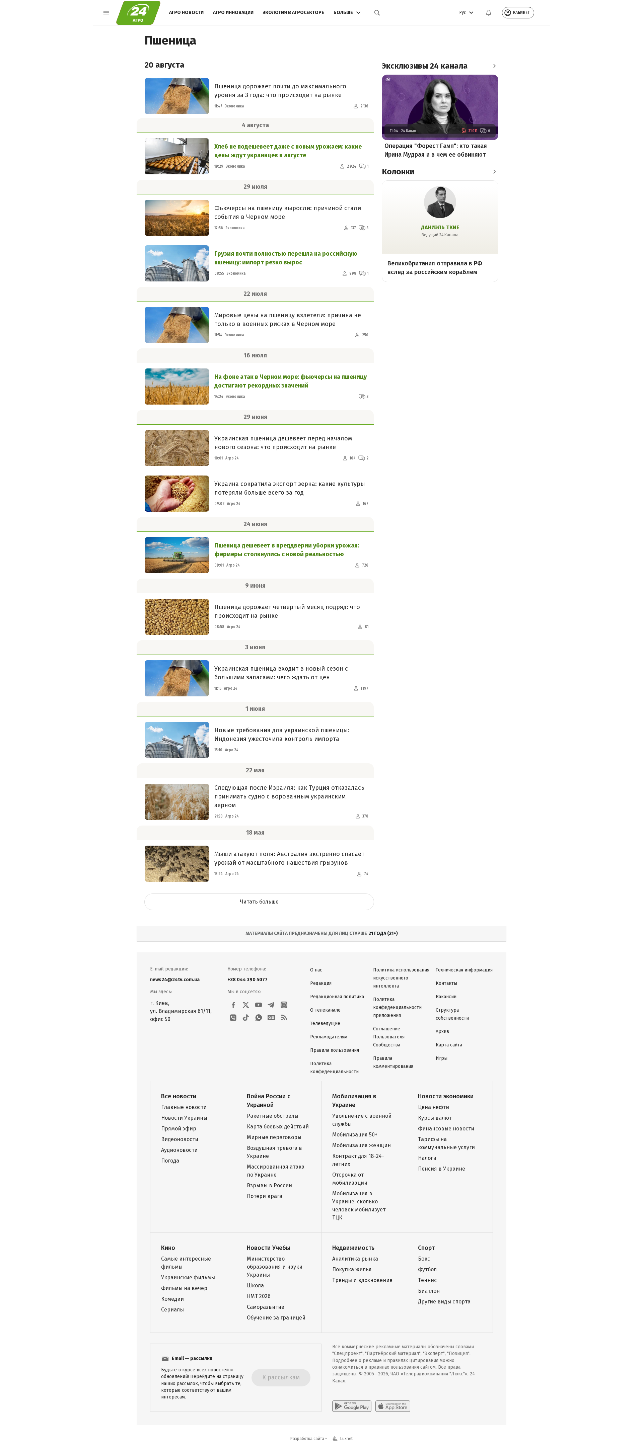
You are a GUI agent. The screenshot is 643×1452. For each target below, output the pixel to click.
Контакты (446, 983)
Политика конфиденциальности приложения (397, 1007)
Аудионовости (179, 1150)
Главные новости (184, 1107)
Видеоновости (179, 1139)
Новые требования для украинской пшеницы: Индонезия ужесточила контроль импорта (282, 735)
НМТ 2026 (259, 1296)
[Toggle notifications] (488, 12)
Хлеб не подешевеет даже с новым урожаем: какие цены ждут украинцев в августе (288, 151)
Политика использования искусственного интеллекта (401, 978)
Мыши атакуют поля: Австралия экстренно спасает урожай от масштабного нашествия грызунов (289, 858)
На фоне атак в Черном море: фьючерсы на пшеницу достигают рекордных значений (290, 381)
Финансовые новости (446, 1128)
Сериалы (172, 1309)
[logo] (138, 13)
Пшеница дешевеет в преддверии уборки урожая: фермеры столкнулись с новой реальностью (286, 550)
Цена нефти (433, 1107)
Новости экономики (446, 1096)
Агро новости (186, 12)
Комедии (172, 1299)
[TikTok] (246, 1017)
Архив (442, 1031)
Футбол (427, 1269)
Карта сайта (449, 1045)
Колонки (398, 171)
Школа (255, 1285)
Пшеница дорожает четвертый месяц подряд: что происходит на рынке (287, 611)
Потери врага (264, 1196)
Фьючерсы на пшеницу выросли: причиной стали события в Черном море (287, 212)
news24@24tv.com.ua (175, 980)
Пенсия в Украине (441, 1169)
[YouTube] (258, 1005)
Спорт (426, 1248)
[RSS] (284, 1017)
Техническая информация (464, 970)
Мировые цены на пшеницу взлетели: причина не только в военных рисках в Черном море (287, 320)
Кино (168, 1248)
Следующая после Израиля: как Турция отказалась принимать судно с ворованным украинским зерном (289, 796)
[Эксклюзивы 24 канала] (494, 66)
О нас (316, 970)
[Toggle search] (377, 12)
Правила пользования (334, 1050)
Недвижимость (353, 1248)
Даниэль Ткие (440, 227)
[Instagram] (284, 1005)
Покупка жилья (352, 1269)
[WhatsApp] (258, 1017)
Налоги (427, 1158)
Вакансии (446, 997)
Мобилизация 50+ (354, 1134)
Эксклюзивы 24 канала (425, 66)
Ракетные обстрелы (272, 1116)
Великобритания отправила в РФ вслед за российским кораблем (434, 268)
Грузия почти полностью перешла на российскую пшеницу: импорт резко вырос (285, 258)
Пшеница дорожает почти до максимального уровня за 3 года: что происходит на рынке (280, 91)
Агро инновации (233, 12)
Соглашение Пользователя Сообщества (389, 1037)
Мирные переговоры (274, 1137)
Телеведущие (325, 1023)
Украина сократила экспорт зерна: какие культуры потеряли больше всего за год (289, 488)
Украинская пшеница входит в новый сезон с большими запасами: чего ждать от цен (281, 673)
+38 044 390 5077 (247, 980)
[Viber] (233, 1017)
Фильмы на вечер (184, 1288)
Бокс (424, 1259)
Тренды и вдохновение (362, 1280)
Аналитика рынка (355, 1259)
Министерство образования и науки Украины (274, 1267)
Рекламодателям (328, 1037)
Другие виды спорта (444, 1301)
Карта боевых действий (278, 1126)
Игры (441, 1058)
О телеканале (325, 1010)
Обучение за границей (276, 1317)
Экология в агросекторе (293, 12)
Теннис (427, 1280)
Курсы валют (435, 1118)
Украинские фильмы (188, 1277)
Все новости (178, 1096)
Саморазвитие (265, 1307)
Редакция (321, 983)
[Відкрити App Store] (392, 1406)
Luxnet (346, 1438)
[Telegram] (271, 1005)
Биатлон (429, 1291)
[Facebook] (233, 1005)
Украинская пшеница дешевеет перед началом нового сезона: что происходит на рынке (283, 443)
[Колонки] (494, 172)
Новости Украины (184, 1118)
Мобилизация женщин (361, 1145)
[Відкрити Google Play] (351, 1406)
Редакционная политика (337, 997)
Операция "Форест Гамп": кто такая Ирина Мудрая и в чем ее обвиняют (435, 150)
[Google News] (271, 1017)
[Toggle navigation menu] (106, 12)
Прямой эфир (178, 1128)
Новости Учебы (268, 1248)
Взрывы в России (269, 1185)
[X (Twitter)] (246, 1005)
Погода (170, 1161)
